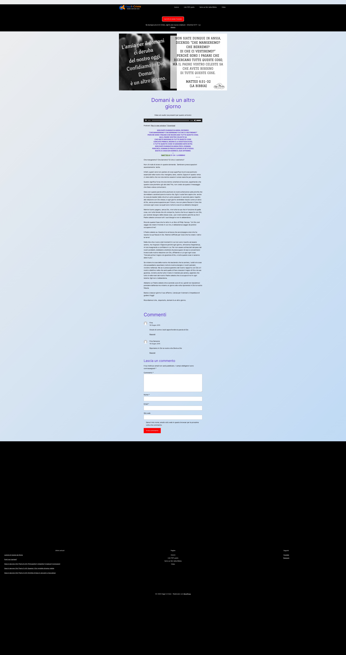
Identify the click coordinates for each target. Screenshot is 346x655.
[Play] (146, 120)
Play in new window (158, 126)
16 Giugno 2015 (154, 325)
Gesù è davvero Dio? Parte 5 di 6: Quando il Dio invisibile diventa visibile (29, 568)
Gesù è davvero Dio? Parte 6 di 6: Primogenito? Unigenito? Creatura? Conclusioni (32, 564)
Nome (147, 395)
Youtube (286, 555)
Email (146, 404)
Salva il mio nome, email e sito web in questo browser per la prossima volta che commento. (172, 423)
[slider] (198, 120)
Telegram (286, 558)
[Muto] (195, 120)
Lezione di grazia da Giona (13, 555)
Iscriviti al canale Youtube (173, 19)
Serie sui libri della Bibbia (208, 7)
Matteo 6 (166, 155)
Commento (149, 373)
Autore (176, 7)
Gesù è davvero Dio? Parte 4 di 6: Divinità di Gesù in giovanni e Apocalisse (30, 573)
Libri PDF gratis (189, 7)
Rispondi (152, 334)
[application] (173, 120)
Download (171, 126)
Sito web (147, 413)
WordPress (187, 594)
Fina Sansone (154, 341)
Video (224, 7)
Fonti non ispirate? (10, 559)
